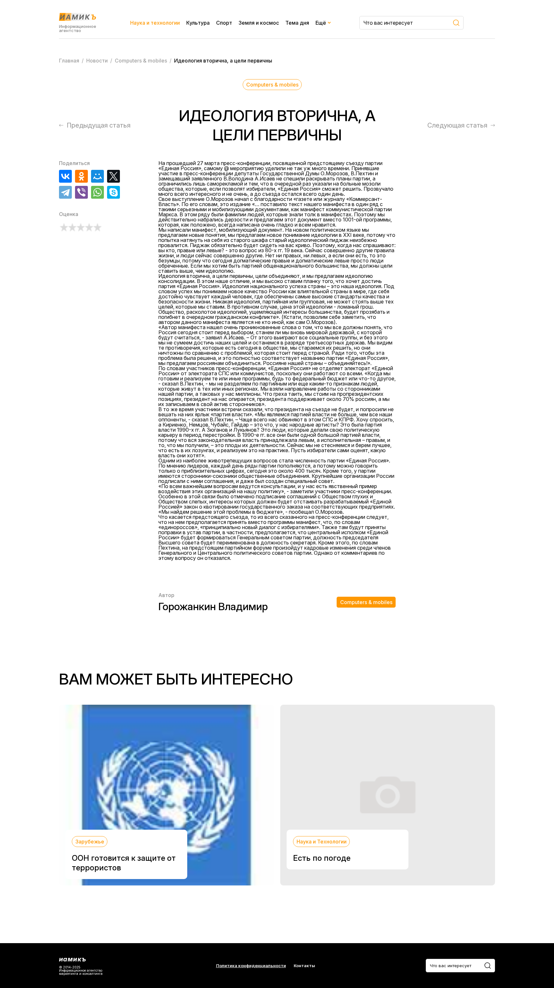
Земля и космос (259, 23)
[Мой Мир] (97, 176)
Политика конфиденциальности (251, 966)
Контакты (304, 966)
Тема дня (297, 23)
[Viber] (81, 192)
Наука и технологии (155, 23)
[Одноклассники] (81, 176)
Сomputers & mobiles (272, 84)
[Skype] (113, 192)
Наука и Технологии (322, 841)
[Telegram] (65, 192)
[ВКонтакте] (65, 176)
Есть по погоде (321, 858)
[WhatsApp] (97, 192)
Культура (198, 23)
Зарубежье (89, 841)
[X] (113, 176)
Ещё (320, 23)
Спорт (224, 23)
